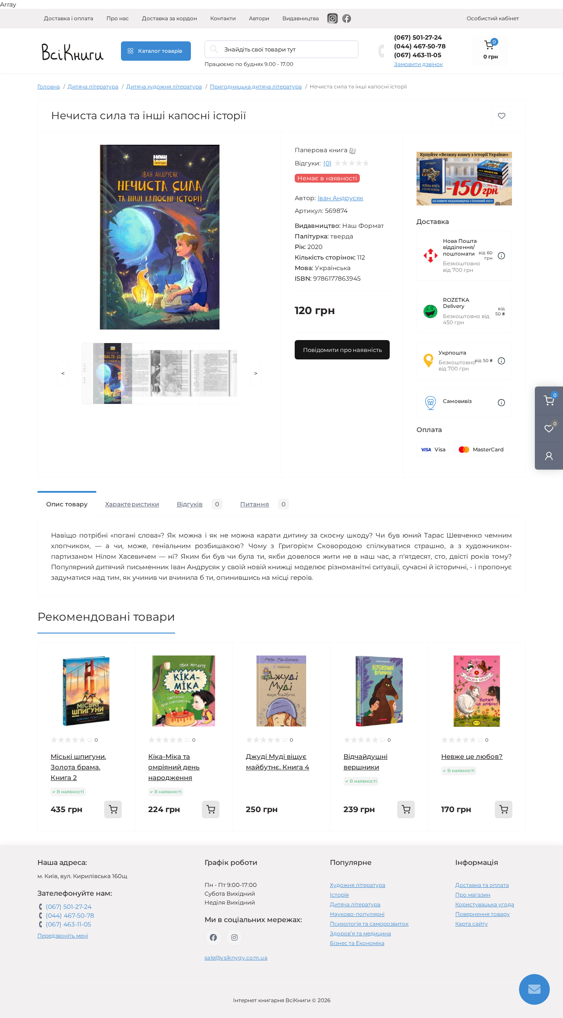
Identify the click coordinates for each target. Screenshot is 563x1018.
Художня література (357, 885)
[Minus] (55, 844)
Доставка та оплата (482, 885)
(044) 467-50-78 (420, 46)
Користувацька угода (484, 904)
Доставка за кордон (169, 18)
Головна (48, 86)
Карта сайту (471, 923)
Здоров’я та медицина (360, 933)
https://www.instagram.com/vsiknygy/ (234, 937)
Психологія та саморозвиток (369, 923)
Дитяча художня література (164, 86)
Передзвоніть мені (62, 935)
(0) (327, 163)
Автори (259, 18)
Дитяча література (93, 86)
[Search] (214, 49)
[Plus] (117, 844)
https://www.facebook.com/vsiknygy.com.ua (213, 937)
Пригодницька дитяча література (256, 86)
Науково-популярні (357, 914)
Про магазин (472, 894)
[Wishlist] (121, 672)
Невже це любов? (472, 756)
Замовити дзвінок (418, 64)
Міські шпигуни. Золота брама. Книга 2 (78, 767)
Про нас (117, 18)
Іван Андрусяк (340, 198)
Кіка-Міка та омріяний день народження (174, 767)
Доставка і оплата (68, 18)
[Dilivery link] (501, 256)
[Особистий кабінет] (549, 456)
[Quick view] (121, 655)
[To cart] (113, 809)
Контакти (223, 18)
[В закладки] (501, 116)
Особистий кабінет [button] (493, 18)
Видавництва (300, 18)
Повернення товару (482, 914)
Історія (339, 894)
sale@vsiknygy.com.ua (236, 957)
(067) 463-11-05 (417, 55)
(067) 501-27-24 (418, 37)
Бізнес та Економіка (357, 943)
